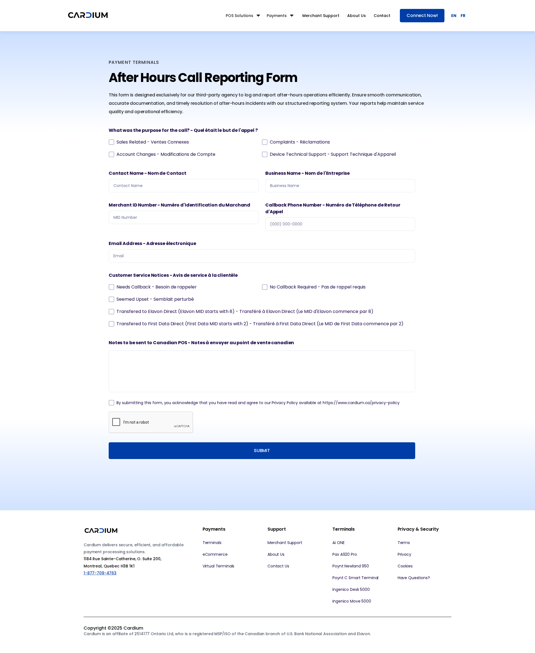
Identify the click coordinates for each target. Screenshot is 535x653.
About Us (356, 15)
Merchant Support (320, 15)
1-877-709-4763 (100, 573)
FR (463, 15)
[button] (243, 15)
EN (453, 15)
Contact (382, 15)
